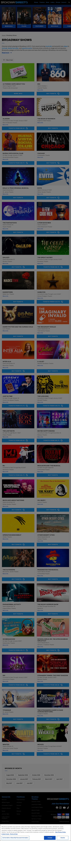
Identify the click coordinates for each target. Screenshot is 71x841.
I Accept (49, 837)
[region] (35, 832)
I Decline (62, 837)
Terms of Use (14, 834)
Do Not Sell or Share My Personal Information (15, 837)
